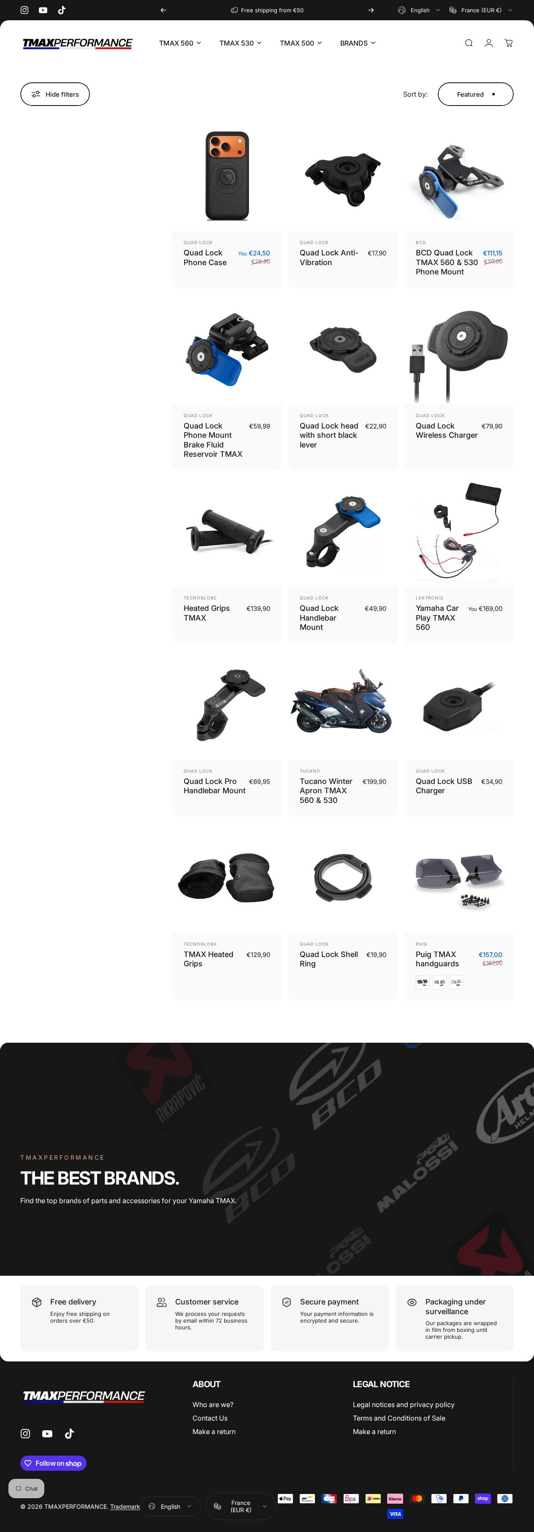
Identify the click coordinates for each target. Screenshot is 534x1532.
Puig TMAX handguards (437, 959)
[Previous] (163, 10)
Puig (421, 943)
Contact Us (210, 1418)
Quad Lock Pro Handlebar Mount (215, 786)
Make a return (214, 1431)
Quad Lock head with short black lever (329, 435)
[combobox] (420, 10)
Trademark (125, 1506)
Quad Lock (198, 242)
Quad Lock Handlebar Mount (319, 618)
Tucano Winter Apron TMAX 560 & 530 (326, 791)
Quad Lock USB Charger (444, 786)
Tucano (310, 770)
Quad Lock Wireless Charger (447, 430)
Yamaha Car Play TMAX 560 (437, 618)
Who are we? (212, 1404)
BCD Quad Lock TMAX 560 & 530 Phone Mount (447, 262)
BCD (421, 242)
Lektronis (429, 597)
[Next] (371, 10)
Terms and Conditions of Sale (399, 1418)
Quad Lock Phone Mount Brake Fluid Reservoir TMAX (213, 440)
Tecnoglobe (200, 597)
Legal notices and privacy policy (404, 1404)
